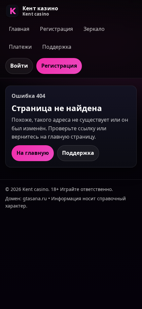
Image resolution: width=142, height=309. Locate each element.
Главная (19, 28)
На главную (33, 152)
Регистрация (56, 28)
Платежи (20, 46)
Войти (19, 65)
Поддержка (56, 46)
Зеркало (94, 28)
